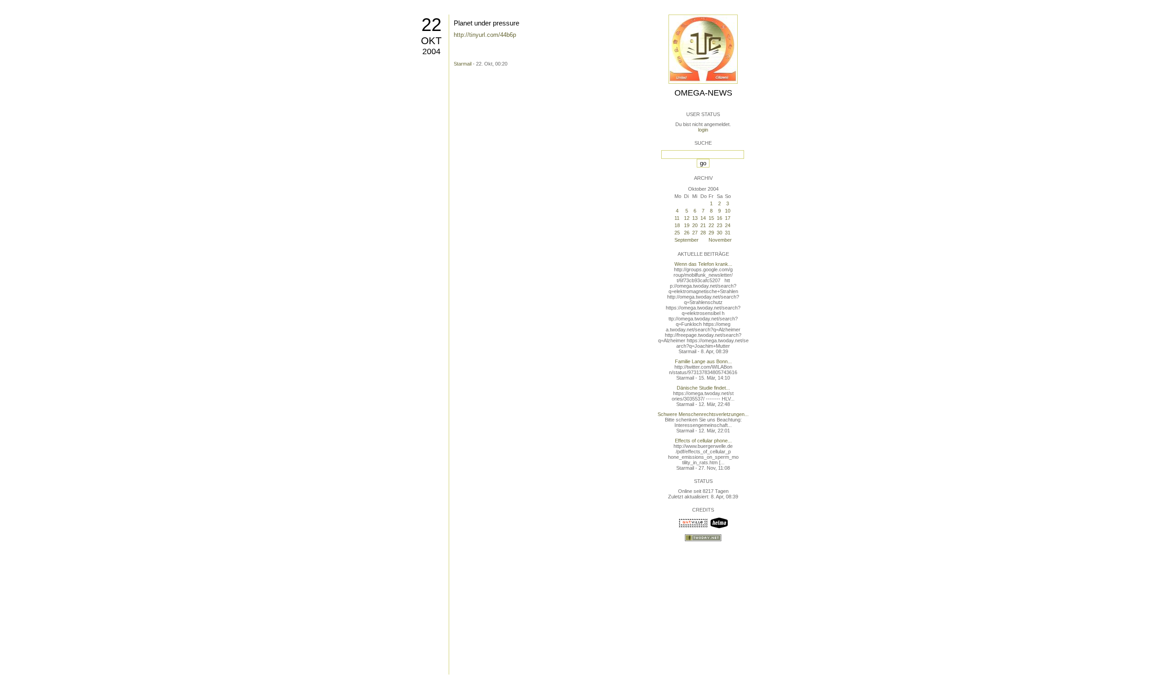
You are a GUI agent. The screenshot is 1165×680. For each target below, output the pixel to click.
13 (695, 218)
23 (719, 225)
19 (686, 225)
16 (719, 218)
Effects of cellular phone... (703, 440)
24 (727, 225)
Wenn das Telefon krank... (703, 264)
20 (695, 225)
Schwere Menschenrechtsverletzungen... (703, 414)
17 (727, 218)
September (686, 240)
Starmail (462, 63)
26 (686, 232)
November (720, 240)
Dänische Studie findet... (703, 388)
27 (695, 232)
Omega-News (703, 92)
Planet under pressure (486, 23)
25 (677, 232)
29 (711, 232)
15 (711, 218)
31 (727, 232)
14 (703, 218)
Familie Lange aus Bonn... (703, 361)
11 (676, 218)
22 (431, 25)
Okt (431, 40)
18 (677, 225)
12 (686, 218)
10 (727, 210)
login (703, 129)
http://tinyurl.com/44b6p (485, 34)
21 (703, 225)
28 (703, 232)
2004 (431, 51)
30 (719, 232)
